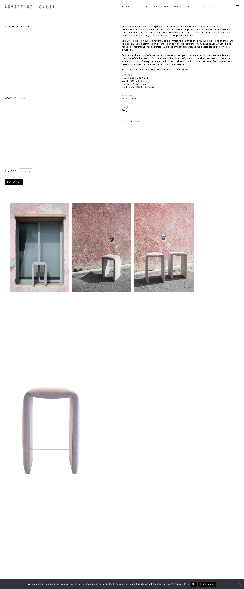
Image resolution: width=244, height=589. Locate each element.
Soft (139, 121)
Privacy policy (207, 584)
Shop (165, 6)
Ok (193, 584)
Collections (148, 6)
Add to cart (14, 182)
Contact (205, 6)
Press (178, 6)
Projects (128, 6)
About (191, 6)
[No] (240, 584)
